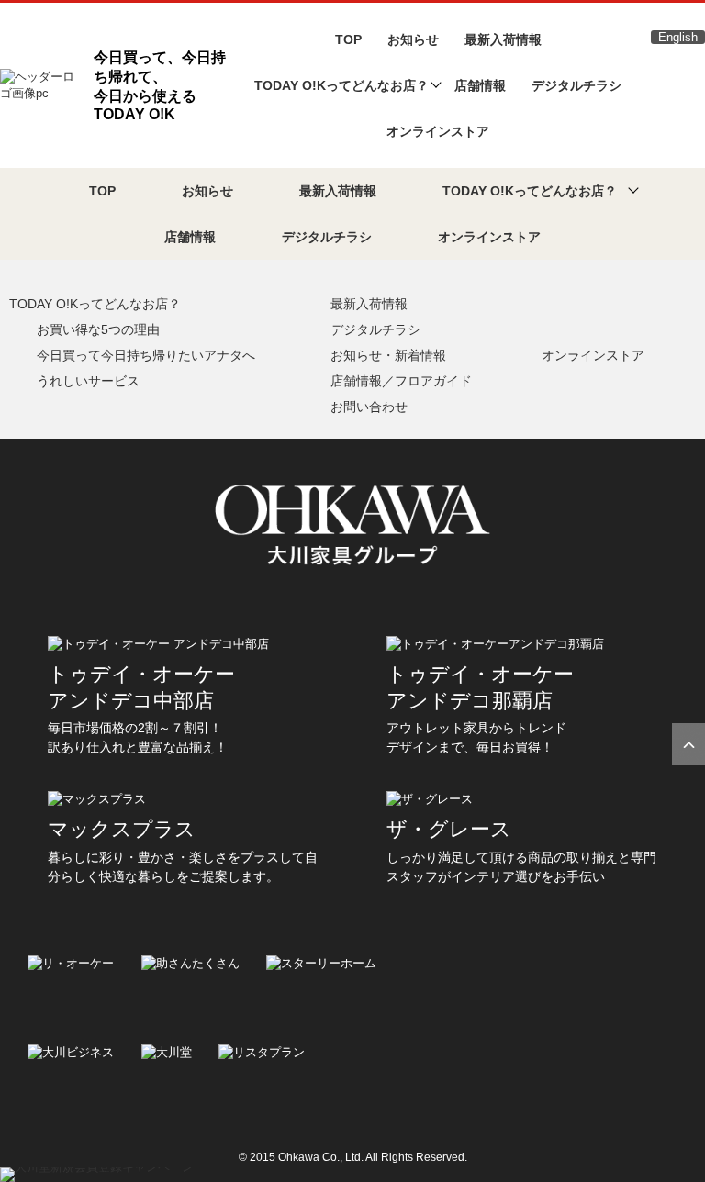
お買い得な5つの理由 (98, 329)
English (678, 37)
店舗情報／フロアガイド (401, 381)
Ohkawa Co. (309, 1157)
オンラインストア (437, 131)
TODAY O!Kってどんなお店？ (95, 303)
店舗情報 (480, 85)
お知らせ (413, 39)
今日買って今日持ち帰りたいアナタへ (146, 355)
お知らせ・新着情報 (388, 355)
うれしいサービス (88, 381)
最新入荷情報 (503, 39)
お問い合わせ (369, 406)
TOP (348, 39)
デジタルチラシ (576, 85)
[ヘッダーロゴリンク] (41, 84)
